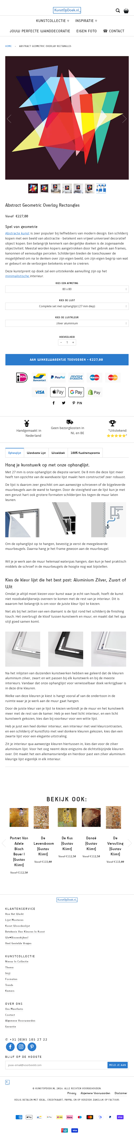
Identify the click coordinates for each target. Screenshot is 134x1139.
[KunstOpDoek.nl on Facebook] (10, 1047)
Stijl (7, 973)
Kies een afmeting (67, 283)
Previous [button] (11, 118)
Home (8, 46)
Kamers (9, 990)
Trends (9, 985)
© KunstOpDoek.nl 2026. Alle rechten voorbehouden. (67, 1088)
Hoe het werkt (14, 914)
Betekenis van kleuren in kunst (25, 931)
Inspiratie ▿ (86, 20)
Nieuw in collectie (16, 961)
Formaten (11, 979)
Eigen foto (86, 31)
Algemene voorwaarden (20, 1020)
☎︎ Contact (113, 31)
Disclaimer (121, 1093)
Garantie (10, 1026)
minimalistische (17, 276)
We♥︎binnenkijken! (16, 937)
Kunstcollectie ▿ (52, 20)
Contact (10, 1014)
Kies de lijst (67, 300)
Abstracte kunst (17, 233)
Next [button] (122, 118)
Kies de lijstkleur (67, 317)
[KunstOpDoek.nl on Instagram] (21, 1047)
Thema (9, 967)
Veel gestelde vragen (18, 943)
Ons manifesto (14, 1009)
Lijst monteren (14, 919)
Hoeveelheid (67, 337)
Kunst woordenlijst (17, 925)
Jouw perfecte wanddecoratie (40, 31)
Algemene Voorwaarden (95, 1093)
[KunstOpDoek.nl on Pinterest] (32, 1047)
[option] (67, 118)
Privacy (71, 1093)
